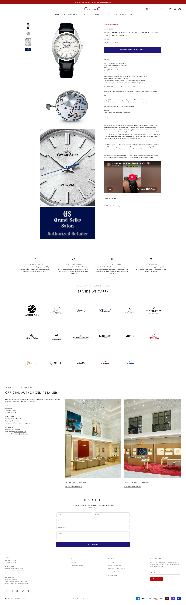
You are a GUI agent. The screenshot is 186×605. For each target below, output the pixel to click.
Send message (93, 544)
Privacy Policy (112, 575)
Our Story (74, 562)
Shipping (111, 562)
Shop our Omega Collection (132, 486)
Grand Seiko (108, 29)
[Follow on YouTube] (17, 591)
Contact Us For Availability (132, 50)
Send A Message (13, 579)
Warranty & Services (113, 271)
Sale (132, 15)
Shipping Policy (41, 271)
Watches (55, 15)
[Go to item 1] (28, 26)
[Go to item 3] (28, 42)
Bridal (109, 15)
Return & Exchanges (114, 565)
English (160, 9)
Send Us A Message (14, 429)
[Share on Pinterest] (116, 206)
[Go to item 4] (28, 49)
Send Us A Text (93, 507)
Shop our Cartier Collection (73, 486)
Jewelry (87, 15)
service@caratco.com (21, 434)
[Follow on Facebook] (6, 591)
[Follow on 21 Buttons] (29, 591)
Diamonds (98, 15)
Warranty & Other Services (116, 569)
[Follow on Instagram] (12, 591)
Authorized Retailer (77, 565)
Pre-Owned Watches (72, 15)
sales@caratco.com (20, 431)
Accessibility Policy (114, 572)
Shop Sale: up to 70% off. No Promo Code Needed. (93, 2)
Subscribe (156, 579)
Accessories (121, 15)
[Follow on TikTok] (23, 591)
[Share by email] (119, 206)
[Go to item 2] (28, 33)
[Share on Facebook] (110, 206)
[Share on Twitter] (113, 206)
